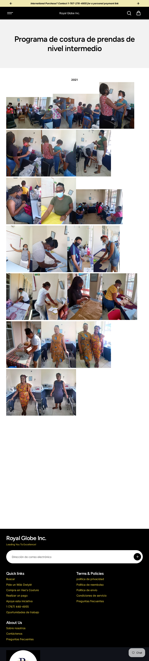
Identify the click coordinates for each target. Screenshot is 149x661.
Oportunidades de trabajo (22, 612)
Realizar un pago (17, 595)
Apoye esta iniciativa (19, 601)
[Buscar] (129, 13)
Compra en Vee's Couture (22, 590)
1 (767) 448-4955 (17, 606)
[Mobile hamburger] (10, 13)
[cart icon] (138, 13)
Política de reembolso (90, 584)
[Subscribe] (137, 556)
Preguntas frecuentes (90, 601)
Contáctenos (14, 633)
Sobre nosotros (15, 628)
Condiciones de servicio (91, 595)
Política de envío (86, 590)
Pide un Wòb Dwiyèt (19, 584)
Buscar (10, 579)
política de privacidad (90, 579)
